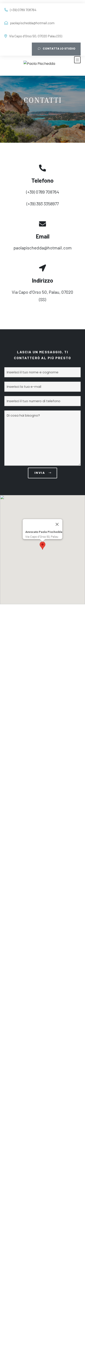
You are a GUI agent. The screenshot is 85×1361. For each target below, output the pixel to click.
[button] (42, 545)
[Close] (57, 524)
